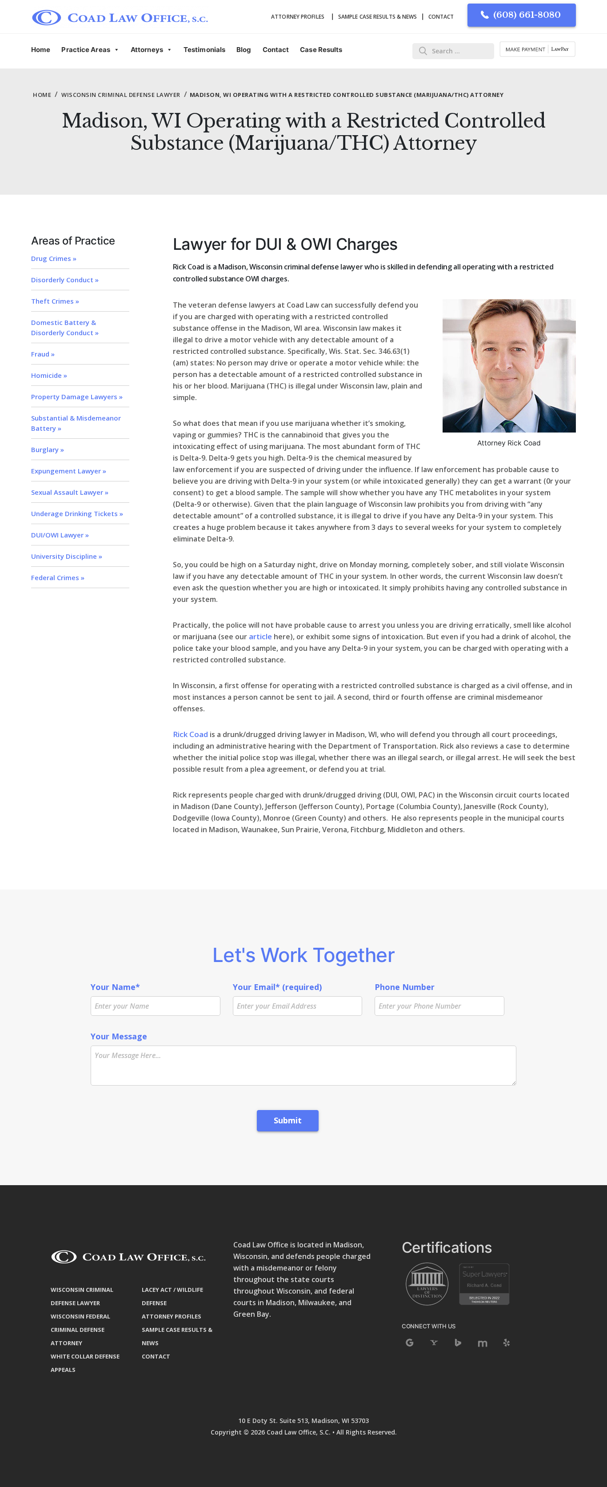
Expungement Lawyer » (68, 470)
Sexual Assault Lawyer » (69, 492)
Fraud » (43, 353)
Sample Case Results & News (377, 16)
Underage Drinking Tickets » (77, 513)
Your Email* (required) (277, 987)
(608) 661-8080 (527, 15)
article (260, 636)
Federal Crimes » (57, 577)
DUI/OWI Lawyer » (60, 534)
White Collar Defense (85, 1356)
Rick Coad (190, 734)
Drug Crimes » (53, 258)
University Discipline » (66, 556)
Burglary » (47, 449)
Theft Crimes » (55, 301)
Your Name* (115, 987)
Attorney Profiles (297, 16)
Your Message (119, 1036)
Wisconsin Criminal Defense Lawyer (120, 95)
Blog (243, 49)
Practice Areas (85, 49)
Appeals (63, 1370)
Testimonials (204, 49)
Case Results (321, 49)
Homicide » (49, 375)
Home (40, 49)
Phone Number (405, 987)
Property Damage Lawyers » (77, 396)
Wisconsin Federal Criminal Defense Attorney (80, 1329)
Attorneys (147, 49)
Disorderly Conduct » (65, 279)
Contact (441, 16)
